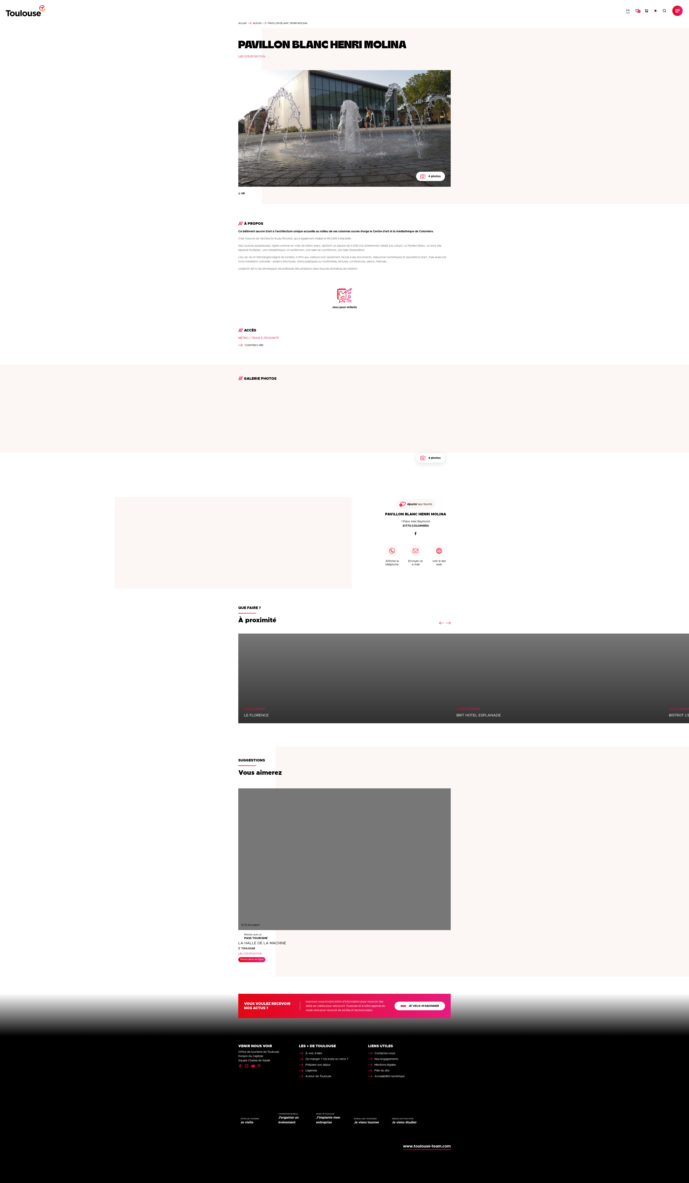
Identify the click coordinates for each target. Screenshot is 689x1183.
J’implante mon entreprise (328, 1120)
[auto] (655, 10)
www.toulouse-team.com (427, 1146)
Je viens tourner (366, 1122)
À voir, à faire (313, 1053)
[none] (628, 10)
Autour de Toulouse (318, 1076)
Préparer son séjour (318, 1064)
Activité (257, 23)
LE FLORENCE (256, 715)
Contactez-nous (384, 1053)
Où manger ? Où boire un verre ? (326, 1059)
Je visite (246, 1122)
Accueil (242, 23)
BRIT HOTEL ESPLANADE (478, 715)
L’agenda (311, 1070)
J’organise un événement (288, 1120)
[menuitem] (628, 10)
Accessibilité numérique (389, 1076)
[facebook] (415, 534)
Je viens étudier (404, 1122)
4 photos (434, 176)
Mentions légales (385, 1064)
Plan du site (381, 1070)
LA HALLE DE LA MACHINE (262, 943)
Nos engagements (386, 1059)
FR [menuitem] (628, 10)
